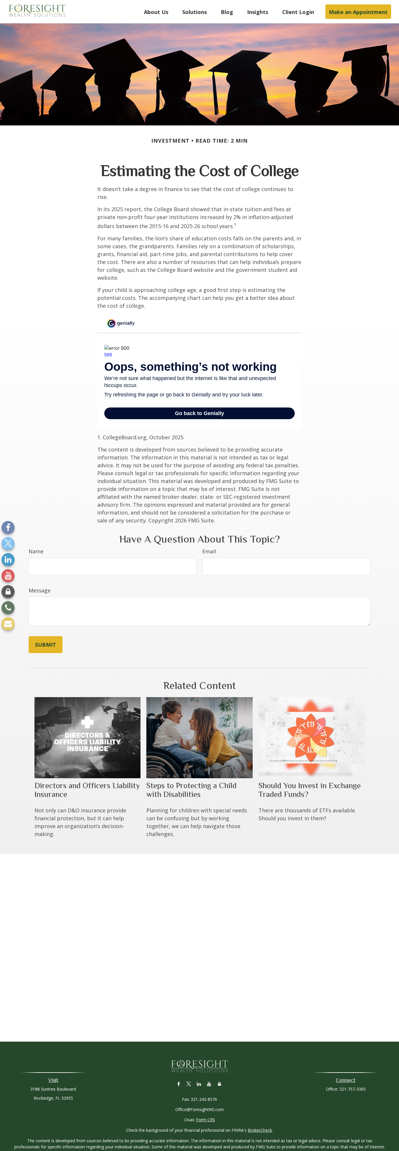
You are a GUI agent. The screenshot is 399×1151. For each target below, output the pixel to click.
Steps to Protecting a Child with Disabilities (191, 790)
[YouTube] (8, 575)
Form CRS (205, 1119)
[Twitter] (8, 543)
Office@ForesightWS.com (199, 1109)
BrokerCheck (260, 1130)
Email (209, 551)
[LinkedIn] (8, 559)
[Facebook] (8, 527)
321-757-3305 (352, 1089)
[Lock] (8, 591)
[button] (156, 11)
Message (40, 590)
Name (36, 551)
